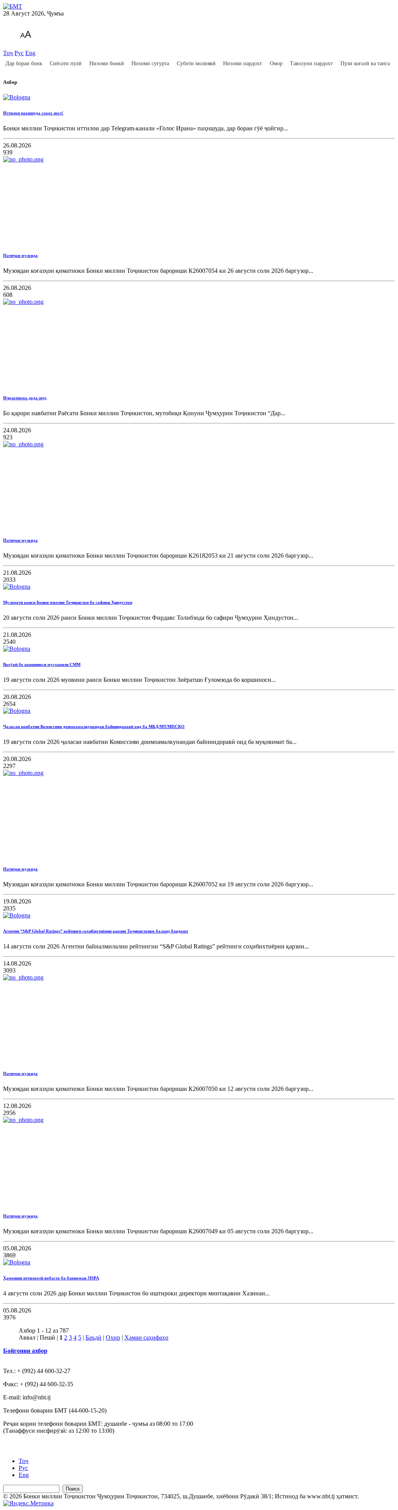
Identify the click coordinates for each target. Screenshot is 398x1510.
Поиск (73, 1489)
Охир (113, 1337)
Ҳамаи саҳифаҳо (146, 1337)
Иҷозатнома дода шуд (25, 397)
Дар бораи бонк (23, 63)
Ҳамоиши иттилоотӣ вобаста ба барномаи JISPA (51, 1278)
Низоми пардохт (242, 63)
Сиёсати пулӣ (66, 63)
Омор (276, 63)
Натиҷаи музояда (20, 255)
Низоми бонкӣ (106, 63)
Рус (19, 53)
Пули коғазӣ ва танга (365, 63)
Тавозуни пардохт (311, 63)
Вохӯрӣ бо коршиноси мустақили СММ (41, 664)
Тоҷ (8, 53)
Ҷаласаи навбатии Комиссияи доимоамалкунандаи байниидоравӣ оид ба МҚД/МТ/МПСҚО (94, 726)
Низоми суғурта (150, 63)
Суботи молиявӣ (196, 63)
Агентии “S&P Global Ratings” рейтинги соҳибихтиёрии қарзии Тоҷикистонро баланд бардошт (95, 931)
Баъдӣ (93, 1337)
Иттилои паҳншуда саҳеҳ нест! (33, 113)
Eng (30, 53)
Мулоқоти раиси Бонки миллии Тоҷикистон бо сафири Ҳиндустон (67, 602)
